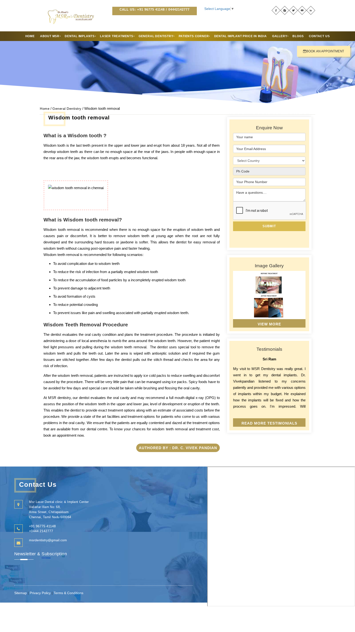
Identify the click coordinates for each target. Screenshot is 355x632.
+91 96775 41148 (151, 9)
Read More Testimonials (269, 423)
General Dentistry (156, 36)
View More (269, 324)
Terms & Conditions (68, 593)
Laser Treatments (116, 36)
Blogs (298, 36)
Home (30, 36)
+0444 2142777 (41, 531)
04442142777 (179, 9)
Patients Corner (194, 36)
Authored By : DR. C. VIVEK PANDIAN (178, 448)
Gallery (279, 36)
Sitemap (21, 593)
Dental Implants (80, 36)
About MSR (49, 36)
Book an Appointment (325, 51)
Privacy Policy (40, 593)
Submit (269, 226)
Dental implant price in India (240, 36)
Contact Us (319, 36)
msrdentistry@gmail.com (48, 540)
